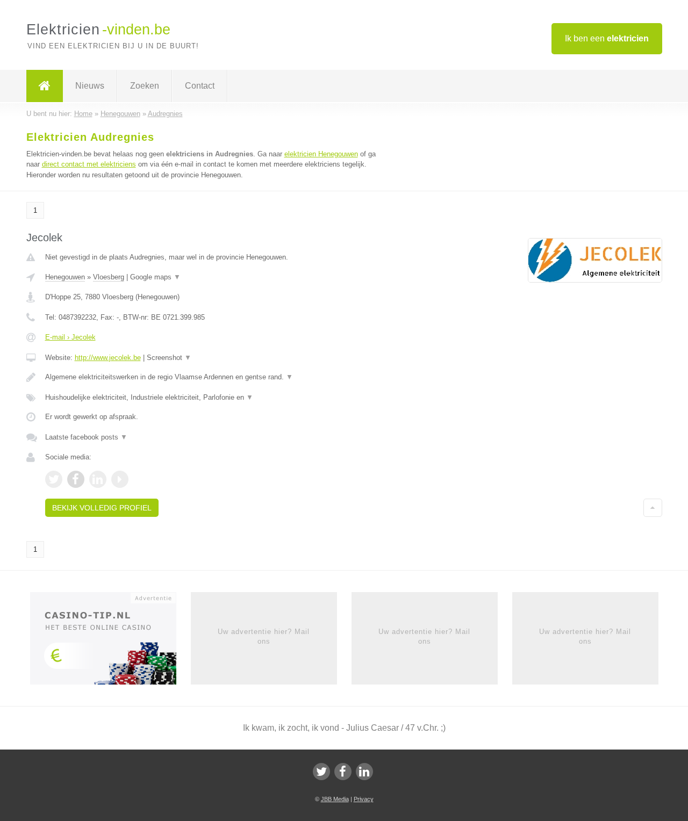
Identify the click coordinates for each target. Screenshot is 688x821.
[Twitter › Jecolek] (53, 479)
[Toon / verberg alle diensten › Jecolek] (210, 397)
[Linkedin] (364, 771)
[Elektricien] (44, 86)
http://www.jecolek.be (108, 358)
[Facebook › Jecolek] (75, 479)
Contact (199, 85)
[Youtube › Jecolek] (119, 479)
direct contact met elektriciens (89, 164)
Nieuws (89, 85)
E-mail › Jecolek (70, 337)
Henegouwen (65, 277)
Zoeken (144, 85)
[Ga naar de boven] (652, 508)
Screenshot (169, 358)
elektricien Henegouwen (321, 154)
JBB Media (335, 799)
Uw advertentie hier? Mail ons (264, 636)
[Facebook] (343, 771)
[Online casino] (110, 641)
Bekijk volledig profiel (102, 507)
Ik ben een (607, 38)
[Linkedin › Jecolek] (97, 479)
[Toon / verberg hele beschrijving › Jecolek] (210, 377)
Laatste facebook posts (86, 437)
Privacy (364, 799)
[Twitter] (321, 771)
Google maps (155, 277)
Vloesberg (108, 277)
